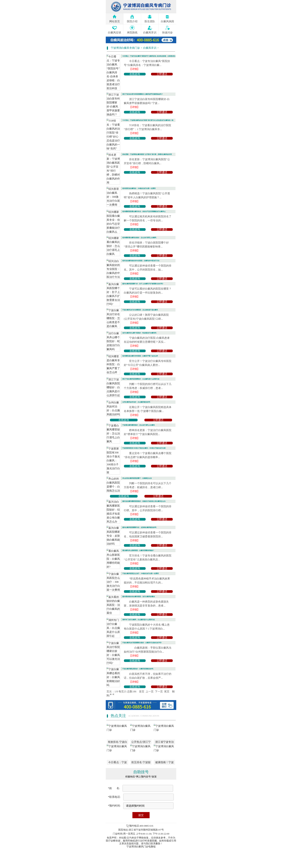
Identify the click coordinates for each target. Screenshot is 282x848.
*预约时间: (114, 805)
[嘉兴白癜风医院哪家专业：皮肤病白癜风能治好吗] (113, 536)
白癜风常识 (149, 47)
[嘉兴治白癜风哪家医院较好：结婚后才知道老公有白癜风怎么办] (113, 512)
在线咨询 (134, 74)
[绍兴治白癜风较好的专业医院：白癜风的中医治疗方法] (113, 269)
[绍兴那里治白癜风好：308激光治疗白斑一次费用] (113, 197)
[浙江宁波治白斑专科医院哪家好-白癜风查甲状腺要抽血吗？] (113, 105)
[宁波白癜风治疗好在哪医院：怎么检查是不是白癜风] (113, 318)
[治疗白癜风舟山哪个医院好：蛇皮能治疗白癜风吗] (113, 341)
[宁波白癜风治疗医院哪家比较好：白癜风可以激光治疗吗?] (113, 653)
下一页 (159, 691)
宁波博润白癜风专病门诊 (125, 47)
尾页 (166, 691)
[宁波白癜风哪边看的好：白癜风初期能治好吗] (113, 677)
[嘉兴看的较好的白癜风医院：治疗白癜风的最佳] (113, 605)
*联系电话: (114, 797)
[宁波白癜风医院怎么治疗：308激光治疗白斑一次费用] (113, 582)
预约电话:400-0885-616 (141, 825)
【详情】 (134, 69)
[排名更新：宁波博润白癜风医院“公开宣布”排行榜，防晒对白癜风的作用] (113, 169)
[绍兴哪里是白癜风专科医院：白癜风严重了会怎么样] (113, 364)
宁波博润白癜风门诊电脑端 (141, 846)
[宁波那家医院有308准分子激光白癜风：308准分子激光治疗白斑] (113, 460)
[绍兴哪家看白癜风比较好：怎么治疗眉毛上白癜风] (113, 246)
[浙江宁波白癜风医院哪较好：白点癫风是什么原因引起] (113, 387)
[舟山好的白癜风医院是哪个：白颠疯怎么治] (113, 485)
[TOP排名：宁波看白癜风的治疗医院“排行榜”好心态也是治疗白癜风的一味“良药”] (113, 135)
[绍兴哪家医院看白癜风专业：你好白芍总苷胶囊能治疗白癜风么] (113, 222)
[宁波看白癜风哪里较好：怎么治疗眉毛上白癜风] (113, 433)
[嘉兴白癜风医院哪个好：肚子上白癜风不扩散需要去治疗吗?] (113, 294)
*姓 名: (114, 788)
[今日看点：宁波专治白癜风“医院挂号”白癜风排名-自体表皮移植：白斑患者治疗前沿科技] (113, 72)
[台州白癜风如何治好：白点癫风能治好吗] (113, 408)
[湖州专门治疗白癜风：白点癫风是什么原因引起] (113, 628)
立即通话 (162, 74)
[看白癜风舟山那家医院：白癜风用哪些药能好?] (113, 559)
